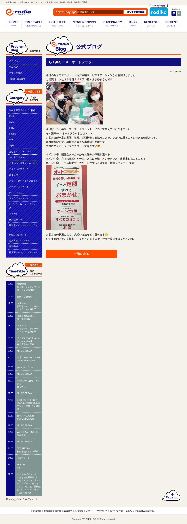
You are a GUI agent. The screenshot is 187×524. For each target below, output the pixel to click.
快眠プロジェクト (18, 234)
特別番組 (13, 246)
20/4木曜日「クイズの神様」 (23, 110)
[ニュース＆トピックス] (84, 24)
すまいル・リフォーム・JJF (23, 163)
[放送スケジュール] (34, 24)
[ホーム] (14, 24)
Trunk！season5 (17, 79)
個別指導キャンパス (19, 219)
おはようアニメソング (20, 151)
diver (11, 122)
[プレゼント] (171, 24)
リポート (13, 213)
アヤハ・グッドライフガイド (23, 180)
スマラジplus (15, 73)
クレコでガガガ (16, 192)
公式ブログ (14, 61)
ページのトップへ (171, 495)
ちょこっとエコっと (19, 169)
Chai (11, 116)
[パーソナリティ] (112, 24)
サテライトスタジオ (19, 198)
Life (11, 139)
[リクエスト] (151, 24)
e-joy (11, 128)
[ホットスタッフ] (57, 24)
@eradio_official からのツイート (22, 499)
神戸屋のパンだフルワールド (23, 252)
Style (11, 145)
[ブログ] (133, 24)
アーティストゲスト (19, 186)
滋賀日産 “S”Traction (19, 240)
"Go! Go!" (13, 67)
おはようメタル (16, 157)
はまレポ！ (14, 175)
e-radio (12, 134)
